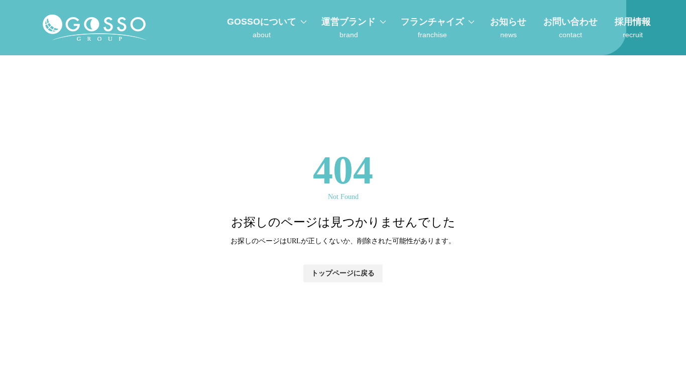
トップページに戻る (343, 273)
